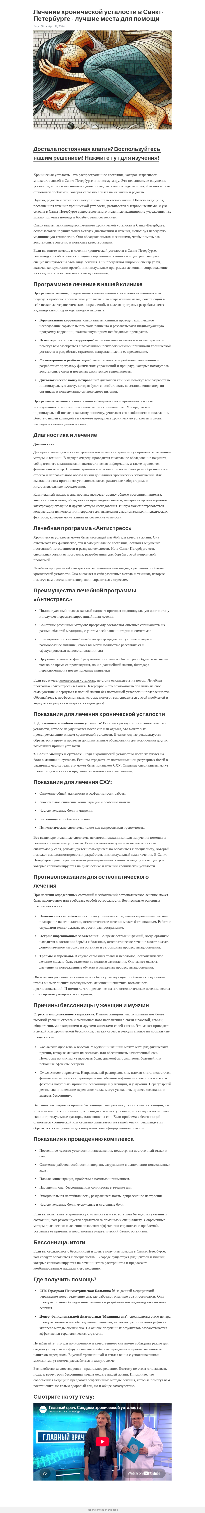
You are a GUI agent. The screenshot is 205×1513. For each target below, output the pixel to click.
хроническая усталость (77, 680)
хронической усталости (87, 206)
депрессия (109, 827)
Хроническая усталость (51, 175)
